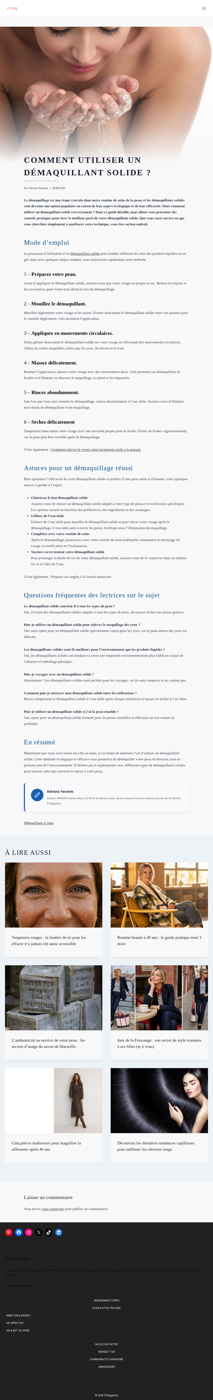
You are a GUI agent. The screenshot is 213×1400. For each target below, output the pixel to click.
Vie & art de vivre (17, 1330)
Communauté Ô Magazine (106, 1359)
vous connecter (53, 1209)
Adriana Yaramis (38, 188)
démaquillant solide (85, 254)
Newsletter (106, 1351)
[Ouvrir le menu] (204, 8)
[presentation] (53, 895)
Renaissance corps (106, 1300)
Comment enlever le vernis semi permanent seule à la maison (96, 450)
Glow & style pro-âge (41, 181)
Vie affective (15, 1323)
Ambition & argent (18, 1315)
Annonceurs (106, 1366)
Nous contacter (106, 1344)
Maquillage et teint (39, 823)
